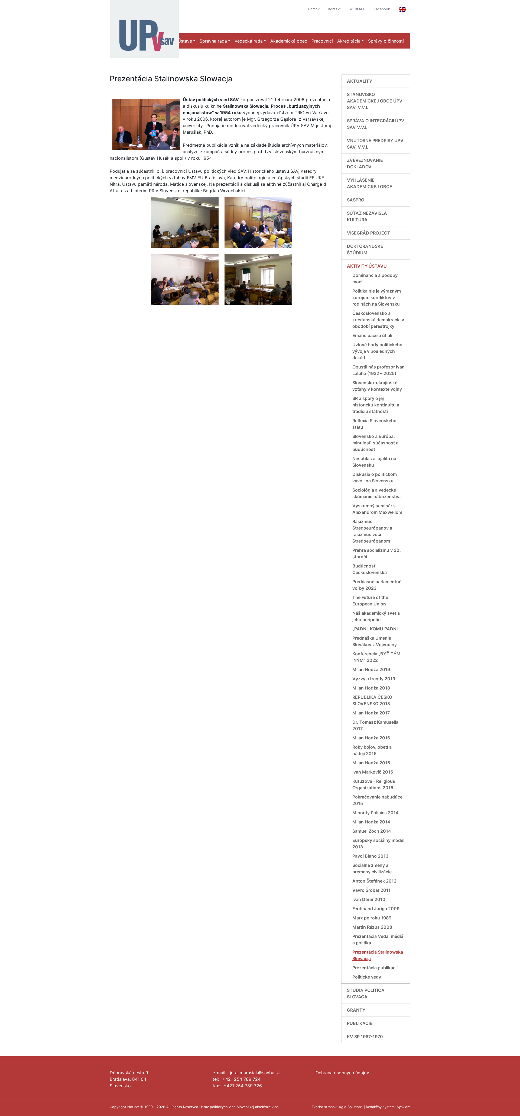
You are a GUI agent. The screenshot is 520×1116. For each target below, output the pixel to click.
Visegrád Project (368, 233)
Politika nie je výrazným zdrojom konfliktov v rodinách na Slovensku (376, 297)
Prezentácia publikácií (375, 967)
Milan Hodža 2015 (371, 762)
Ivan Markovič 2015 (372, 772)
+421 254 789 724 (241, 1079)
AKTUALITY (359, 81)
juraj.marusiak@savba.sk (255, 1072)
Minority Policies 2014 (375, 812)
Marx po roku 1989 (371, 918)
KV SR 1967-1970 (365, 1036)
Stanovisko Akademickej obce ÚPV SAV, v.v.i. (374, 101)
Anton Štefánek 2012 (374, 881)
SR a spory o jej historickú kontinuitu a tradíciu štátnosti (375, 405)
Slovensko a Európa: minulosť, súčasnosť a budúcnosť (375, 443)
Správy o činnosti (386, 41)
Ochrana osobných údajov (342, 1072)
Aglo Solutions (351, 1107)
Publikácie (359, 1023)
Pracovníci (322, 41)
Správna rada (213, 41)
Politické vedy (366, 977)
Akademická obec (288, 41)
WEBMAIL (357, 9)
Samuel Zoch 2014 (371, 831)
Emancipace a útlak (372, 335)
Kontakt (334, 9)
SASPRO (355, 200)
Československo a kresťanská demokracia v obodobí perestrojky (378, 319)
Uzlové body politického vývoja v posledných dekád (377, 351)
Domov (314, 9)
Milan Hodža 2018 (371, 688)
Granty (356, 1010)
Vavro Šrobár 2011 (371, 890)
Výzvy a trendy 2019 (373, 678)
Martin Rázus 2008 (372, 927)
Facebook (382, 9)
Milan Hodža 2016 (371, 737)
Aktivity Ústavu (367, 266)
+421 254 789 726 (243, 1085)
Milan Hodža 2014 (371, 822)
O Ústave (182, 41)
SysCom (403, 1107)
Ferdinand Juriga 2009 (375, 908)
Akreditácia (348, 41)
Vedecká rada (249, 41)
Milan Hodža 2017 (371, 713)
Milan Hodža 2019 (371, 669)
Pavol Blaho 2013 (370, 856)
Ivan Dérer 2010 (368, 899)
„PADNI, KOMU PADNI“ (375, 628)
